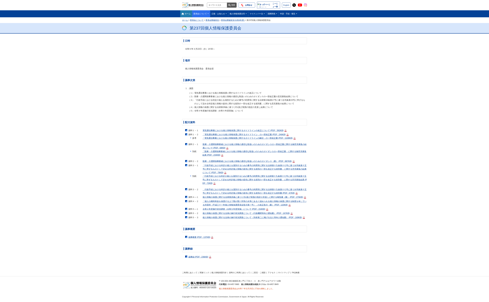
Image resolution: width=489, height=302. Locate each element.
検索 (233, 5)
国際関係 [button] (271, 14)
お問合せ (247, 5)
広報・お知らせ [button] (218, 14)
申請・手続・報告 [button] (287, 14)
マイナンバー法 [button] (256, 14)
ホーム (188, 14)
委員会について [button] (200, 14)
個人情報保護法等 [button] (237, 14)
